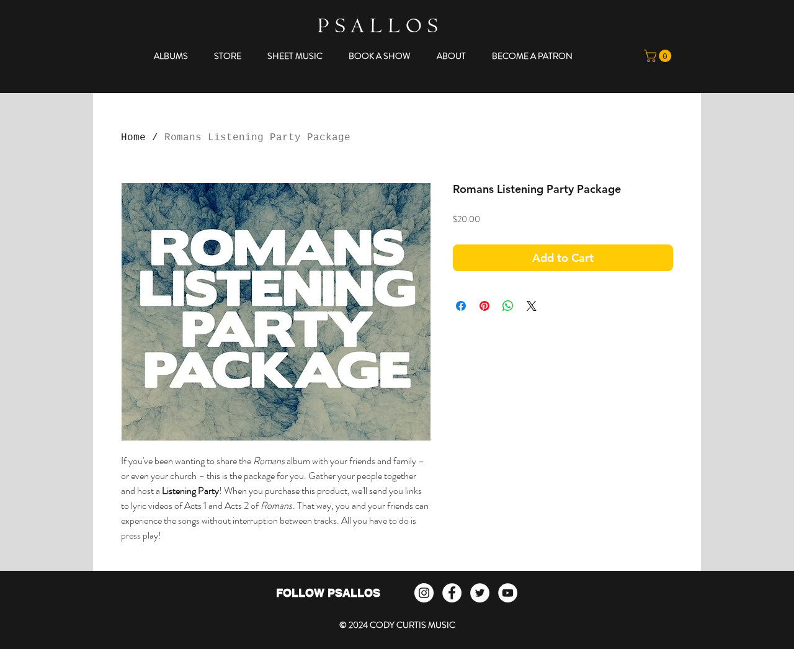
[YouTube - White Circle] (507, 592)
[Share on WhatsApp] (508, 305)
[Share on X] (531, 305)
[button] (171, 56)
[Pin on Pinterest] (484, 305)
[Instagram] (424, 592)
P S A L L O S (377, 28)
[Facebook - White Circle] (452, 592)
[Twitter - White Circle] (479, 592)
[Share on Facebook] (460, 305)
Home (133, 137)
